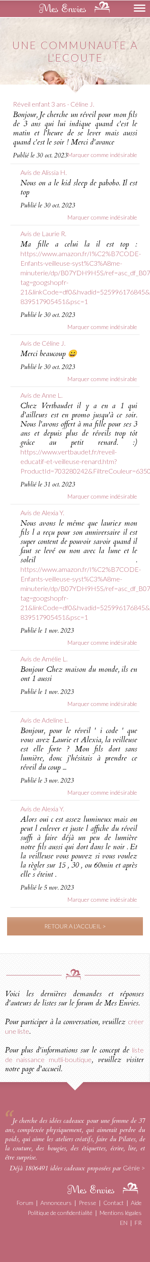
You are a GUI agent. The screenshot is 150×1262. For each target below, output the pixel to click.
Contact (113, 1202)
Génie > (134, 1168)
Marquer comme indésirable (102, 154)
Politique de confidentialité (60, 1212)
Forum (25, 1202)
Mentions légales (121, 1212)
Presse (87, 1202)
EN (124, 1222)
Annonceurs (56, 1202)
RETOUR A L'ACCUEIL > (75, 926)
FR (138, 1222)
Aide (136, 1202)
